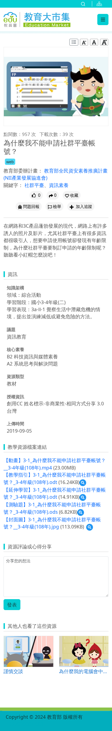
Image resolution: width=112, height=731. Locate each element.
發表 (12, 604)
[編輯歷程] (73, 42)
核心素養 (15, 349)
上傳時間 (15, 424)
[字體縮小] (84, 42)
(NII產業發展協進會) (25, 177)
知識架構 (15, 288)
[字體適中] (94, 42)
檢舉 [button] (57, 206)
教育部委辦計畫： (23, 170)
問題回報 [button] (31, 206)
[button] (72, 195)
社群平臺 (34, 185)
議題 (11, 329)
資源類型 (15, 376)
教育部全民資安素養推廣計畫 (76, 170)
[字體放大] (104, 42)
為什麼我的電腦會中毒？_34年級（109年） (84, 671)
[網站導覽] (100, 4)
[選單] (102, 19)
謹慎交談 (13, 671)
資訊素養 (59, 185)
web (10, 161)
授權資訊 (15, 397)
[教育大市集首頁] (37, 18)
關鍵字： (13, 185)
